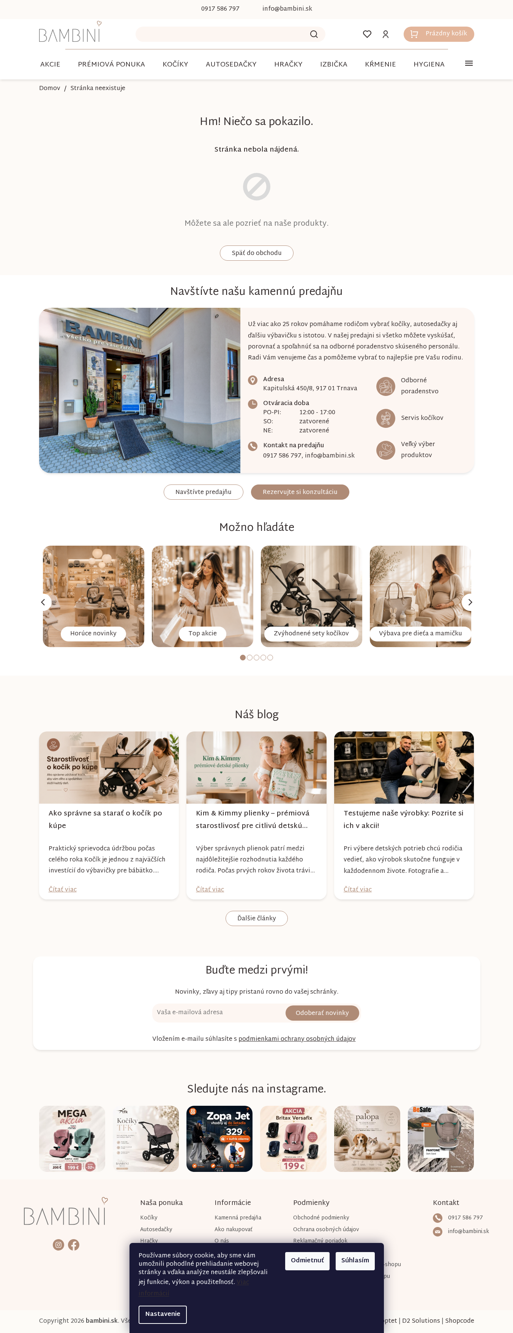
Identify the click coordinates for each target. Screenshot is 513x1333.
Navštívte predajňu (203, 492)
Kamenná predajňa (238, 1218)
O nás (222, 1241)
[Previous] (43, 602)
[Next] (470, 602)
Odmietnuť (307, 1261)
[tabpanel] (93, 596)
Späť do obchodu (257, 253)
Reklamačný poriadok (320, 1241)
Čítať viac (63, 890)
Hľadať (314, 34)
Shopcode (459, 1321)
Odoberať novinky (322, 1013)
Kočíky (149, 1218)
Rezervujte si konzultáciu (300, 492)
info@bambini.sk (330, 456)
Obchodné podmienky (321, 1218)
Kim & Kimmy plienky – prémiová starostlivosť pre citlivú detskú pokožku (252, 820)
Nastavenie (162, 1314)
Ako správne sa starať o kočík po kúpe (105, 820)
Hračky (149, 1241)
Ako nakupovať (234, 1230)
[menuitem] (50, 65)
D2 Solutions (421, 1321)
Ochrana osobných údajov (326, 1230)
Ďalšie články (256, 919)
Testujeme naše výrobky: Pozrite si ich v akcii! (404, 820)
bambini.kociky (58, 1244)
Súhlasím (355, 1261)
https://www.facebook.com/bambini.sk (73, 1244)
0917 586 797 (282, 456)
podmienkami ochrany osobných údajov (297, 1039)
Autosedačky (156, 1230)
